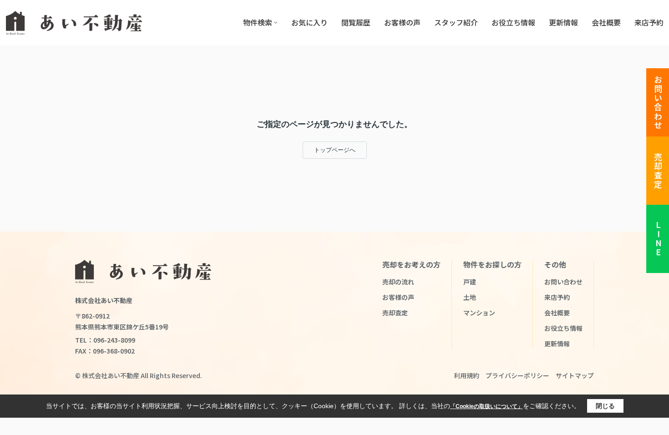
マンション (479, 312)
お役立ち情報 (513, 22)
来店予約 (649, 22)
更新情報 (563, 22)
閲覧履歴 (355, 22)
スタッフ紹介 (456, 22)
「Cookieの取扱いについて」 (486, 406)
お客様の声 (402, 22)
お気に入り (309, 22)
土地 (469, 297)
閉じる (605, 406)
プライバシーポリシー (517, 375)
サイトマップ (575, 375)
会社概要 (606, 22)
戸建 (469, 281)
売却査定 (658, 170)
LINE (658, 239)
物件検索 (257, 22)
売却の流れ (398, 281)
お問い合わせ (658, 102)
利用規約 (466, 375)
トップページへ (334, 150)
